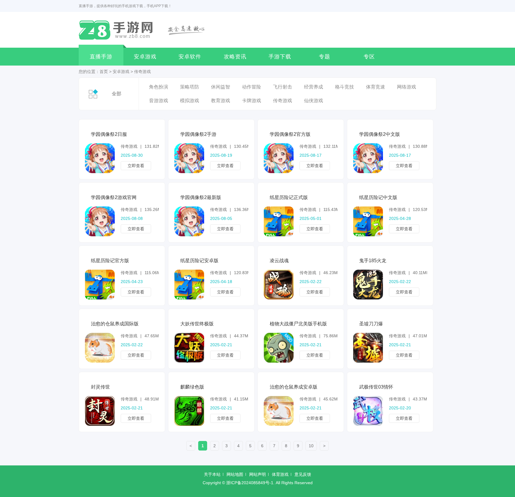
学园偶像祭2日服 (109, 134)
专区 (369, 57)
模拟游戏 (189, 100)
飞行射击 (282, 86)
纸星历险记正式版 (289, 197)
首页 (104, 71)
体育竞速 (375, 86)
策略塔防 (189, 86)
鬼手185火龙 (372, 260)
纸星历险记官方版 (110, 260)
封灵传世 (100, 386)
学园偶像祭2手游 (198, 134)
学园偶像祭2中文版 (379, 134)
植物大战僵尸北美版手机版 (298, 323)
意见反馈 (302, 474)
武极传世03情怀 (376, 386)
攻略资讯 (235, 57)
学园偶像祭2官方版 (290, 134)
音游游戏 (158, 100)
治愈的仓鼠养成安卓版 (293, 386)
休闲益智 (220, 86)
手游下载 (280, 57)
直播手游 (101, 57)
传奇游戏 (142, 71)
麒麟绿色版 (192, 386)
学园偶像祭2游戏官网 (113, 197)
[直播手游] (145, 30)
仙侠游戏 (313, 100)
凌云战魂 (279, 260)
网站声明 (257, 474)
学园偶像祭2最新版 (200, 197)
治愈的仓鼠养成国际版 (115, 323)
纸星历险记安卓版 (199, 260)
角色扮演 (158, 86)
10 (311, 445)
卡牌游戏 (251, 100)
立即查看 (136, 165)
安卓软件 (190, 57)
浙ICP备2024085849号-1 (249, 482)
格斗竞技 (344, 86)
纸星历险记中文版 (378, 197)
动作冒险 (251, 86)
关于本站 (212, 474)
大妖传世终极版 (197, 323)
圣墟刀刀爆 (371, 323)
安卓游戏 (145, 57)
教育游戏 (220, 100)
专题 (324, 57)
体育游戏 (280, 474)
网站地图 (235, 474)
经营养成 (313, 86)
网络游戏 (406, 86)
